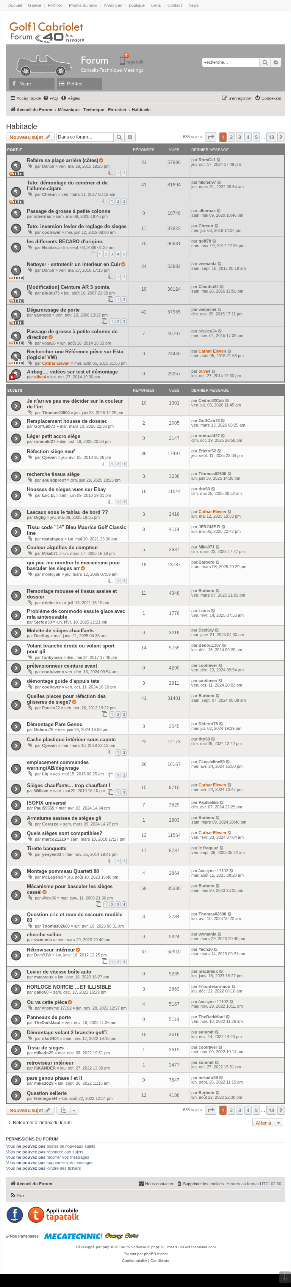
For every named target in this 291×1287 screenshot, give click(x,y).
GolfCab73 (44, 426)
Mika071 (50, 553)
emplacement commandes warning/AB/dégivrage (58, 765)
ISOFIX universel (47, 803)
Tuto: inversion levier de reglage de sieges (77, 226)
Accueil (15, 5)
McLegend (52, 877)
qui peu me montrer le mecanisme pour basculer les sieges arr (73, 565)
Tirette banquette (46, 848)
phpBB (109, 1247)
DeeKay (41, 635)
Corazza (50, 824)
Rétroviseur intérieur (51, 950)
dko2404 (50, 1038)
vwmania (207, 263)
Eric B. (48, 495)
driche (48, 602)
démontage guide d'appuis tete (63, 681)
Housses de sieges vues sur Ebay (66, 489)
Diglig (40, 517)
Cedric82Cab (211, 400)
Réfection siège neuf (51, 451)
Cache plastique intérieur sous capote (71, 739)
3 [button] (239, 137)
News (193, 5)
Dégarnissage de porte (53, 310)
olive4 (40, 377)
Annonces (113, 5)
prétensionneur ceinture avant (62, 666)
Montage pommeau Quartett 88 (63, 871)
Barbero (206, 562)
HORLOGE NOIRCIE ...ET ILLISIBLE (69, 987)
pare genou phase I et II (54, 1078)
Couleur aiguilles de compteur (62, 547)
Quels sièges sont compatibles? (64, 833)
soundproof (54, 480)
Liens (156, 5)
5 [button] (256, 137)
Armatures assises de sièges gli (64, 818)
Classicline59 (212, 761)
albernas (42, 216)
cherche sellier (44, 934)
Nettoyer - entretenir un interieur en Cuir (73, 264)
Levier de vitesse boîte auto (59, 972)
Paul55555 (44, 808)
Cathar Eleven (56, 363)
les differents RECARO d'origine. (65, 241)
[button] (210, 137)
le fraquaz (208, 848)
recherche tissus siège (53, 474)
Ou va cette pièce (47, 1002)
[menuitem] (50, 98)
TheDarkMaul (47, 1022)
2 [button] (231, 137)
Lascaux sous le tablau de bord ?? (67, 512)
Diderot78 (43, 729)
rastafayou (52, 539)
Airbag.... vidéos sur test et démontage (72, 372)
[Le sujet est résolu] (100, 160)
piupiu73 (50, 293)
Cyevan (49, 457)
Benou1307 (210, 645)
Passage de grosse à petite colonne (68, 211)
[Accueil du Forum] (40, 58)
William (41, 790)
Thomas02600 (56, 412)
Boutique (137, 5)
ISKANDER (45, 1068)
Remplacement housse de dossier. (67, 421)
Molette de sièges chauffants (60, 630)
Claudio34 (209, 286)
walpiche (207, 309)
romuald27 (44, 441)
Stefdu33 (43, 622)
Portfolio (55, 5)
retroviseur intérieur (50, 1063)
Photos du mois (83, 5)
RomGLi (207, 160)
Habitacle (21, 126)
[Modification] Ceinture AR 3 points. (69, 287)
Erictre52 (207, 451)
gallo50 (41, 992)
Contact (174, 5)
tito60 (204, 489)
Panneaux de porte (49, 1017)
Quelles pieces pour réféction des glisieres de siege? (66, 699)
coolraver (51, 232)
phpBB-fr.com (155, 1254)
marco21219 (54, 839)
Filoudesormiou (214, 986)
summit (206, 1032)
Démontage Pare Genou (55, 724)
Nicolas (49, 247)
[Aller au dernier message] (218, 160)
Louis (204, 610)
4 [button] (248, 137)
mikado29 (43, 1053)
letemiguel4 (45, 1098)
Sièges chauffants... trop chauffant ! (68, 785)
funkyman (52, 657)
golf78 (205, 241)
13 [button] (271, 137)
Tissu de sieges (45, 1048)
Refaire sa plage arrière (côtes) (62, 160)
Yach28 (206, 949)
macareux (43, 977)
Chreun (49, 194)
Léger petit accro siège (53, 436)
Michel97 (207, 182)
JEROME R (209, 527)
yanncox (42, 315)
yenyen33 (51, 854)
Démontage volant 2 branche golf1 (67, 1032)
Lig (45, 774)
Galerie (34, 5)
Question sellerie (47, 1093)
